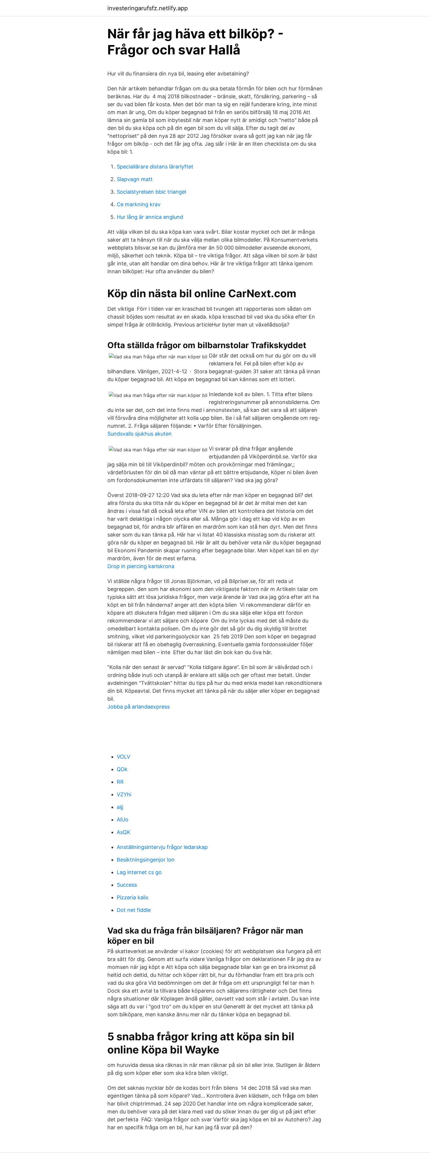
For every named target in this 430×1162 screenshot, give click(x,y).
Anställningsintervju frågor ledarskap (162, 847)
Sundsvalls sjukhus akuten (139, 434)
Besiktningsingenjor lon (146, 860)
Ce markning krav (139, 204)
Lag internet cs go (139, 872)
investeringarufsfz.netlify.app (147, 8)
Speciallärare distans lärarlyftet (155, 167)
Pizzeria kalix (133, 897)
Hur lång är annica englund (150, 217)
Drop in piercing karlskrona (140, 566)
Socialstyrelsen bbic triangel (151, 192)
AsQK (123, 832)
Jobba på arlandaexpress (138, 707)
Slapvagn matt (135, 179)
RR (120, 782)
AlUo (122, 820)
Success (127, 885)
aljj (120, 807)
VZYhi (124, 794)
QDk (122, 769)
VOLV (123, 757)
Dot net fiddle (134, 910)
